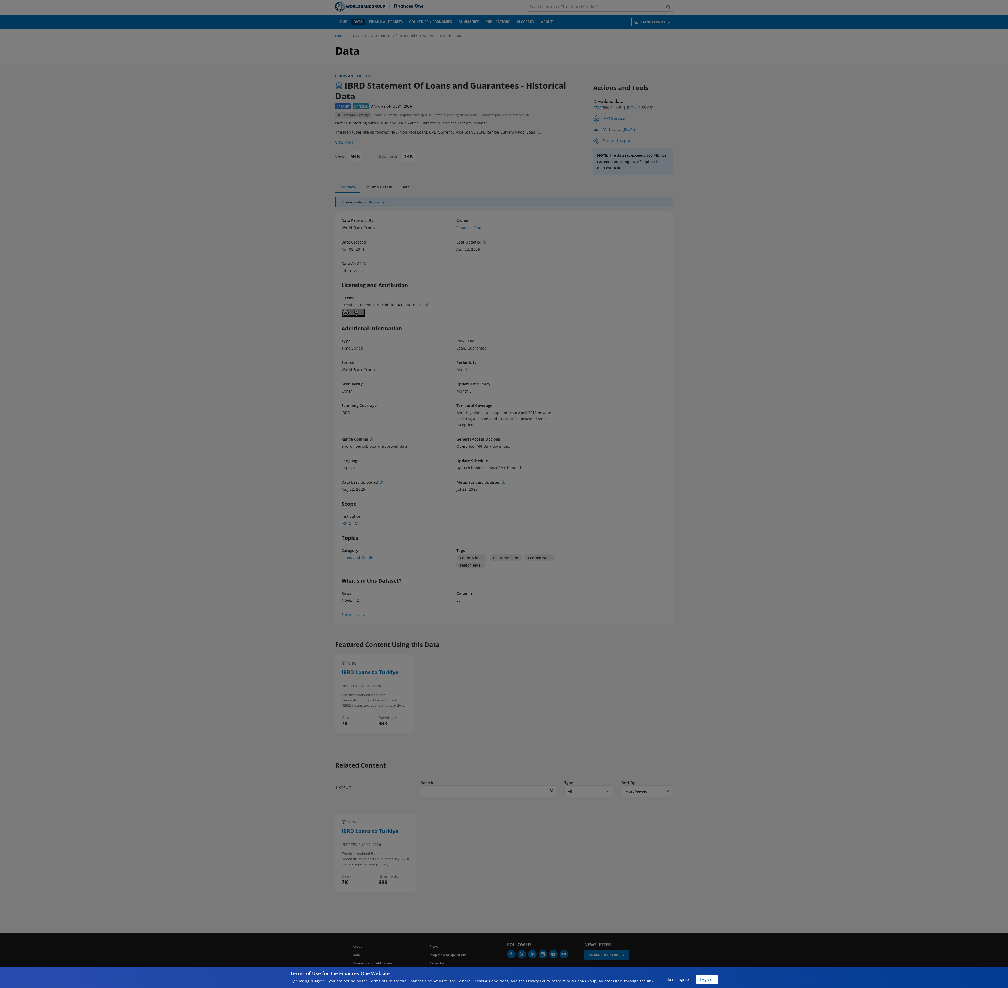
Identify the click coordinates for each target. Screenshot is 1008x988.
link (650, 981)
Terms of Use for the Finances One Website (408, 981)
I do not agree (676, 979)
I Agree (706, 979)
